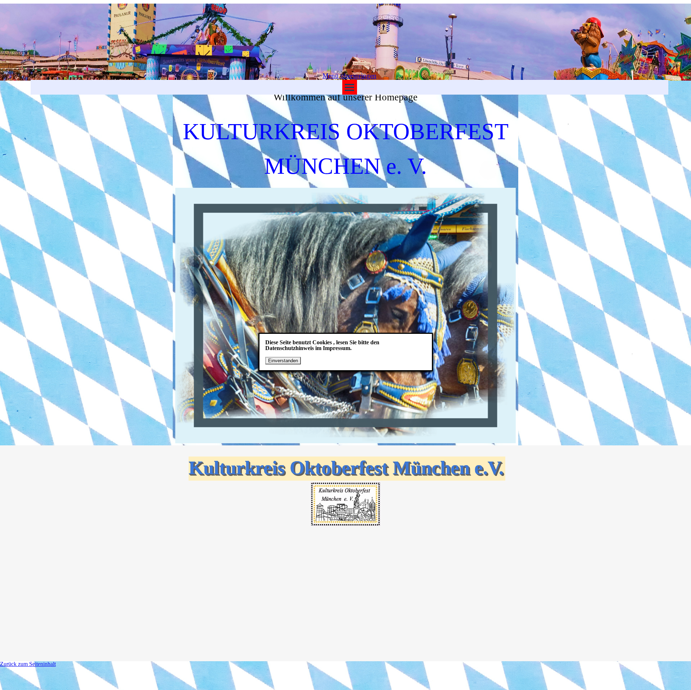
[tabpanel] (345, 131)
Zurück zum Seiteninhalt (28, 664)
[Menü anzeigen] (349, 87)
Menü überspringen (349, 76)
